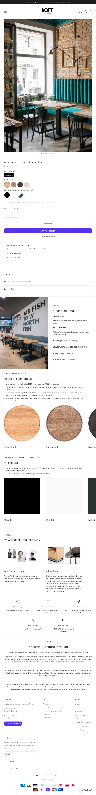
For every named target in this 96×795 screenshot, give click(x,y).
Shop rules (78, 711)
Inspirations (47, 718)
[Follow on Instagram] (11, 769)
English (56, 775)
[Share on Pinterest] (17, 208)
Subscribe (10, 761)
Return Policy (79, 730)
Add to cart (48, 224)
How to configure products (83, 722)
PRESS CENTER (81, 726)
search (77, 704)
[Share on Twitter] (14, 208)
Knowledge (46, 708)
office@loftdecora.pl (10, 718)
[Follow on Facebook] (5, 769)
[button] (9, 175)
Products (46, 704)
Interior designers (80, 715)
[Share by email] (21, 208)
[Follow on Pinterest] (17, 769)
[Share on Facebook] (11, 208)
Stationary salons (81, 719)
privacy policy (79, 708)
